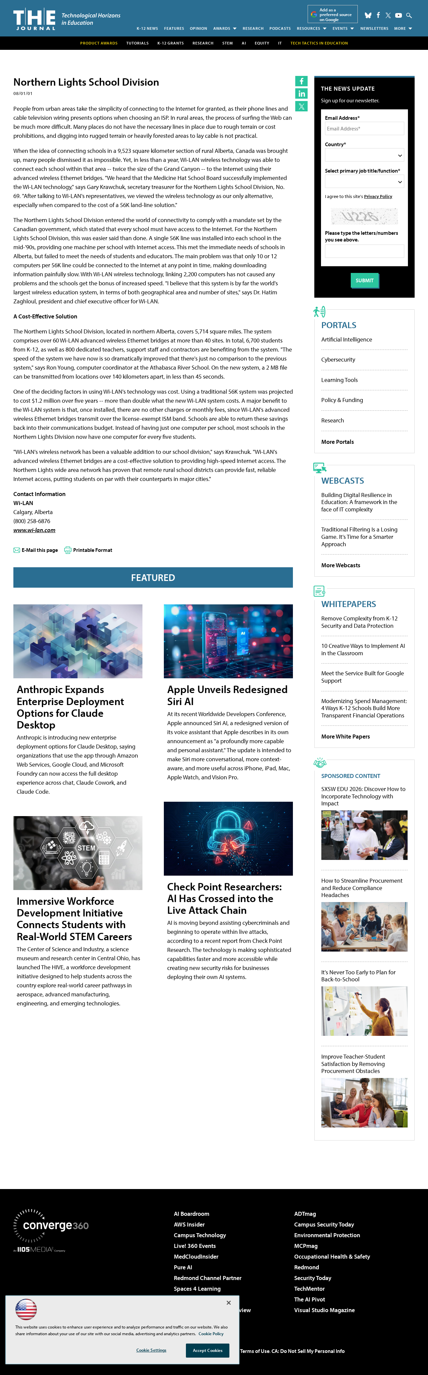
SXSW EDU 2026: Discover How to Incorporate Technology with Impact (363, 796)
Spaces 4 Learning (197, 1288)
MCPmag (306, 1246)
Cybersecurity (338, 359)
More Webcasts (340, 565)
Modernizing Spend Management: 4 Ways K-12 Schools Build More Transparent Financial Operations (364, 708)
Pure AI (183, 1267)
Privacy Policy (378, 196)
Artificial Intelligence (346, 339)
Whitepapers (348, 603)
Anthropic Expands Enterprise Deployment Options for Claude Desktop (70, 706)
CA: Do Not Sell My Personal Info (308, 1351)
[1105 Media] (53, 1286)
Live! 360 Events (195, 1246)
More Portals (337, 442)
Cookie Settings (151, 1350)
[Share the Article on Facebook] (301, 81)
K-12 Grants (170, 42)
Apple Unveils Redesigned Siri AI (227, 694)
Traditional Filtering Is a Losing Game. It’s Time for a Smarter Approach (359, 536)
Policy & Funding (342, 400)
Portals (338, 324)
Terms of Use (255, 1351)
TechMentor (309, 1288)
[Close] (228, 1302)
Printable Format (92, 550)
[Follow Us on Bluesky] (368, 15)
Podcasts (280, 28)
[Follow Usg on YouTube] (398, 15)
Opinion (198, 28)
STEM (227, 42)
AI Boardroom (191, 1213)
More (400, 28)
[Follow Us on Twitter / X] (388, 15)
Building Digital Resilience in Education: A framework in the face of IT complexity (359, 502)
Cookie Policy (211, 1333)
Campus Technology (200, 1235)
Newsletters (374, 28)
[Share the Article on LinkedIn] (301, 93)
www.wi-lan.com (34, 530)
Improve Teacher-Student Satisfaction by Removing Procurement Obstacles (353, 1064)
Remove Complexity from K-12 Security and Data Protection (359, 621)
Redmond (306, 1267)
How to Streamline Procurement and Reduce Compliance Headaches (362, 888)
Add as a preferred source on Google (336, 14)
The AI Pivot (309, 1299)
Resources (308, 28)
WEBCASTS (342, 480)
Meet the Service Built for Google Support (362, 676)
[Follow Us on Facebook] (378, 15)
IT (280, 42)
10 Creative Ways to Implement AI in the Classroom (363, 649)
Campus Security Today (324, 1224)
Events (340, 28)
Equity (262, 42)
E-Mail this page (40, 550)
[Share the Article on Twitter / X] (301, 106)
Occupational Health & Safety (332, 1256)
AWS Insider (189, 1224)
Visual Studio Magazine (324, 1310)
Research (253, 28)
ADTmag (305, 1213)
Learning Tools (339, 380)
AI (244, 42)
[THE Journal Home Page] (66, 19)
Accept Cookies (208, 1350)
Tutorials (137, 42)
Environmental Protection (327, 1235)
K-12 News (147, 28)
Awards (221, 28)
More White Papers (345, 736)
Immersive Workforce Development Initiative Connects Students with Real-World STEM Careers (74, 918)
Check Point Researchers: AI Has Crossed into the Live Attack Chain (224, 898)
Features (174, 28)
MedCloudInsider (196, 1256)
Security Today (312, 1278)
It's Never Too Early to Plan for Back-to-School (358, 976)
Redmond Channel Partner (207, 1278)
